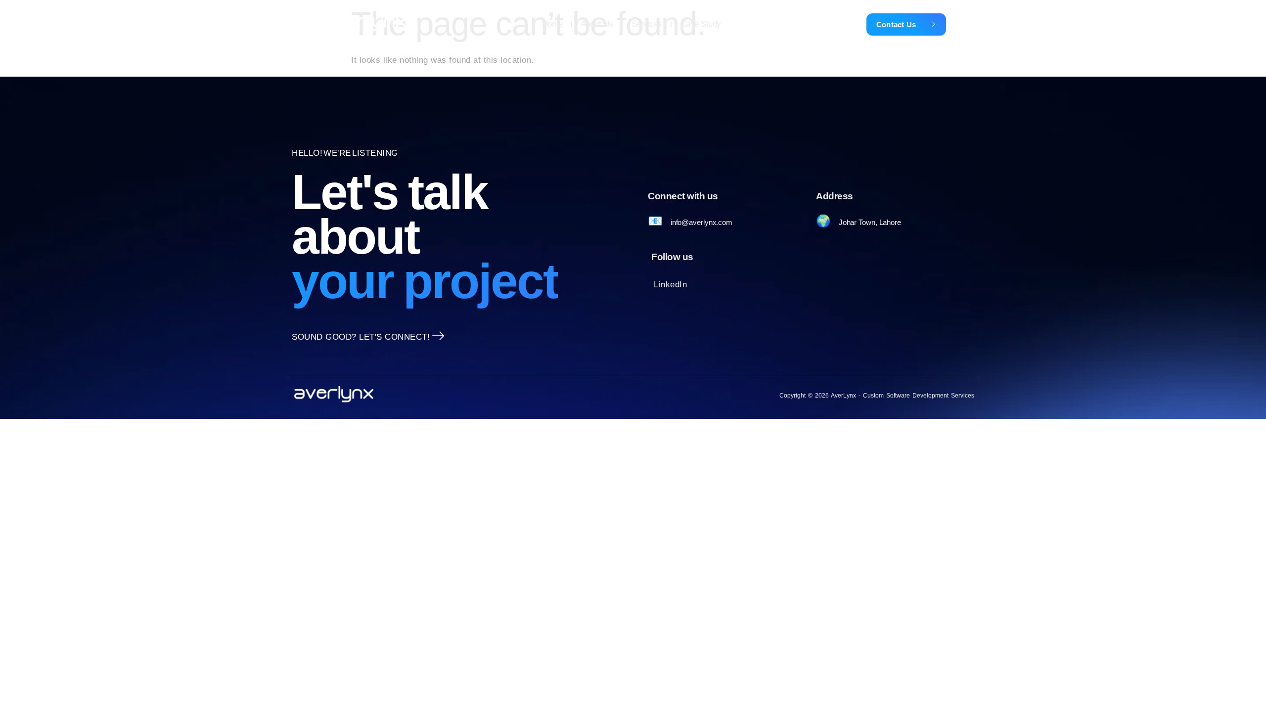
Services (647, 24)
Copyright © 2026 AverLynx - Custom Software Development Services (876, 395)
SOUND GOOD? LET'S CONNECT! (361, 337)
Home (552, 24)
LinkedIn (670, 284)
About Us (597, 24)
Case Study (700, 24)
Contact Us (896, 24)
